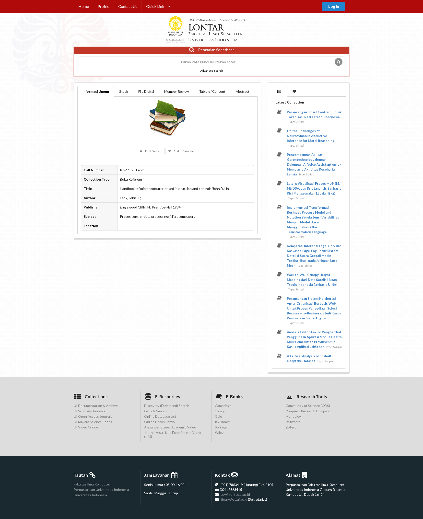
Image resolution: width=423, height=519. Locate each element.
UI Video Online (86, 427)
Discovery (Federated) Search (166, 406)
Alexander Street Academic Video (170, 427)
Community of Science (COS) (308, 406)
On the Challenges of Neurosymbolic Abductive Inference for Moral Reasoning (310, 136)
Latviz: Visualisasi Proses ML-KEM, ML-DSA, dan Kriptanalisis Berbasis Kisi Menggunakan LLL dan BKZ (314, 188)
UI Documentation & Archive (96, 406)
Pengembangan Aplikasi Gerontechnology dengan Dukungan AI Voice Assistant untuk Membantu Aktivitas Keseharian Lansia (314, 164)
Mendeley (293, 416)
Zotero (291, 427)
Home (83, 6)
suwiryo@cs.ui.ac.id (235, 494)
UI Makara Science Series (93, 422)
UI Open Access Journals (93, 416)
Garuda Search (155, 411)
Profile (103, 6)
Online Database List (160, 416)
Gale (218, 416)
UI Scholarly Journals (89, 411)
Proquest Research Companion (309, 411)
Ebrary (220, 411)
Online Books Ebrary (159, 422)
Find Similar (153, 151)
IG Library (222, 422)
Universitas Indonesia (90, 495)
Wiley (219, 432)
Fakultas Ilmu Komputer (92, 484)
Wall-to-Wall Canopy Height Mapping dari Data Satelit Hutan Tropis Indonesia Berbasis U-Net (312, 280)
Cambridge (223, 406)
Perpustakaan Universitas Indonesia (101, 489)
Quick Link (155, 6)
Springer (221, 427)
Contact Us (127, 6)
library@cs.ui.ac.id (234, 499)
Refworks (293, 422)
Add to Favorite (184, 151)
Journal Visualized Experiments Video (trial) (172, 434)
